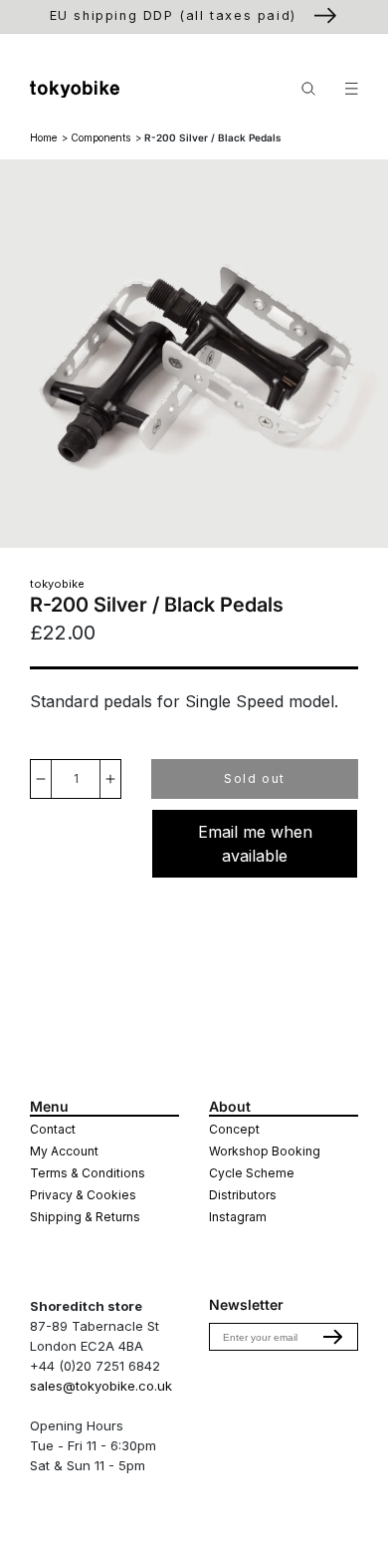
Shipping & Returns (85, 1216)
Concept (234, 1129)
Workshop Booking (264, 1151)
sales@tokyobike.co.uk (101, 1386)
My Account (64, 1151)
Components (100, 137)
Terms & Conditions (87, 1172)
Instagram (238, 1216)
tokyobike (57, 584)
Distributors (243, 1194)
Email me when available (255, 844)
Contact (53, 1129)
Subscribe (333, 1337)
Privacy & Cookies (83, 1194)
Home (43, 137)
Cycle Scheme (251, 1172)
